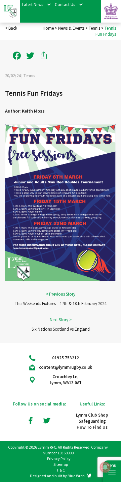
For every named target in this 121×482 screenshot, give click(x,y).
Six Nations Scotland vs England (61, 329)
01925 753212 (65, 358)
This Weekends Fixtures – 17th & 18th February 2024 (60, 303)
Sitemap (60, 464)
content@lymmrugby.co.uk (65, 367)
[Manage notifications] (105, 467)
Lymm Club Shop (92, 415)
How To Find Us (92, 427)
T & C (60, 470)
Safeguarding (92, 421)
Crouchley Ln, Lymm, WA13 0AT (66, 380)
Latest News (32, 4)
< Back (11, 28)
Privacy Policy (59, 458)
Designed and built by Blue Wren (57, 475)
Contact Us (65, 4)
